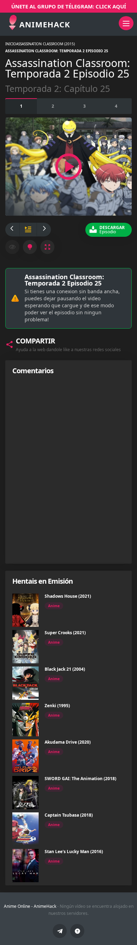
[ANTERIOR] (12, 229)
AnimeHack (45, 906)
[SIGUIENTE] (44, 229)
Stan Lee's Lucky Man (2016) (74, 851)
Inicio (10, 43)
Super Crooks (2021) (65, 633)
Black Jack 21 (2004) (65, 669)
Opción (21, 106)
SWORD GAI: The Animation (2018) (80, 779)
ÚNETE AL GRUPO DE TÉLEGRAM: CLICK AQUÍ (68, 6)
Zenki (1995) (57, 706)
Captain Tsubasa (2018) (69, 815)
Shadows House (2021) (68, 596)
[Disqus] (68, 469)
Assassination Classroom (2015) (45, 43)
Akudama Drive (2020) (68, 742)
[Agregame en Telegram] (60, 931)
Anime (54, 605)
